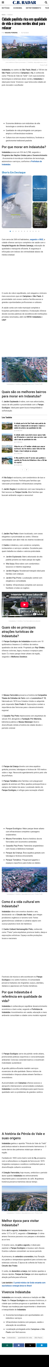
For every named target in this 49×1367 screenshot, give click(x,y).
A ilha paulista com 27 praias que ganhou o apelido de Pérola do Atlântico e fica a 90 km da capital (30, 460)
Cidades (10, 15)
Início (3, 15)
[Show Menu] (3, 2)
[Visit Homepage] (24, 2)
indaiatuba (11, 1338)
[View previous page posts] (22, 469)
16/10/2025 (25, 33)
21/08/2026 (18, 442)
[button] (10, 231)
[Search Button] (46, 2)
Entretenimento (33, 8)
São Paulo (38, 1338)
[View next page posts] (26, 469)
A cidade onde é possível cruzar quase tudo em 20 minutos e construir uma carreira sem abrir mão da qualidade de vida (30, 437)
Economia (17, 8)
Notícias (6, 8)
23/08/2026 (18, 430)
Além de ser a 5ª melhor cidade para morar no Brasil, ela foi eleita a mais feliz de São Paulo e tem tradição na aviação (29, 448)
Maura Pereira (11, 33)
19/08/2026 (18, 465)
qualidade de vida (25, 1338)
